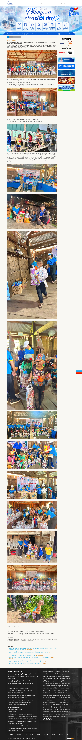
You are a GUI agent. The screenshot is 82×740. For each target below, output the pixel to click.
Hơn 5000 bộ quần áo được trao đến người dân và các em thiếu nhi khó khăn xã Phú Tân (31, 653)
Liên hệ (71, 3)
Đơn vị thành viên (66, 39)
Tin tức (49, 3)
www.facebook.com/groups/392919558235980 (26, 721)
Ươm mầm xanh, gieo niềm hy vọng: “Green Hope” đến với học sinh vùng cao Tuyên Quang (31, 658)
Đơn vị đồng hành (66, 48)
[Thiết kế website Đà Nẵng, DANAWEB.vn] (70, 738)
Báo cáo (54, 3)
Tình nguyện (59, 3)
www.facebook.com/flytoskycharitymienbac (27, 718)
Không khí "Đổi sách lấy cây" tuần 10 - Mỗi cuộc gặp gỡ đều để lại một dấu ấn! (30, 661)
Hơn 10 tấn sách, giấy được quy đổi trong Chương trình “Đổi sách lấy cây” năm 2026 (32, 660)
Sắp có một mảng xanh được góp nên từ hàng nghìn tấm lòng (27, 651)
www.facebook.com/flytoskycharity (21, 713)
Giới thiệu (40, 3)
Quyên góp (66, 3)
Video (53, 734)
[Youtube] (51, 719)
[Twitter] (49, 719)
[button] (80, 20)
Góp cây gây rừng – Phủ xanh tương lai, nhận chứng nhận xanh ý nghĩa (29, 663)
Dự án (45, 3)
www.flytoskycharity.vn (17, 709)
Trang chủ (35, 3)
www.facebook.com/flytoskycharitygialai (25, 714)
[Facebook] (44, 719)
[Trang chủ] (8, 37)
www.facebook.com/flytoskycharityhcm (28, 716)
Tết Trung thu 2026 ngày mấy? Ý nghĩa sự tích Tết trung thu (26, 655)
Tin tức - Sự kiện (17, 37)
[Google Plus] (47, 719)
